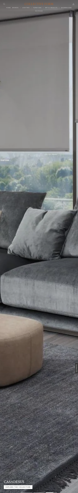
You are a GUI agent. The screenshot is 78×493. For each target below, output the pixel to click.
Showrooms (66, 8)
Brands (15, 8)
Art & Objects (51, 8)
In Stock (39, 11)
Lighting (26, 8)
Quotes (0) (76, 368)
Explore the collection (18, 487)
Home (8, 8)
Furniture (37, 8)
